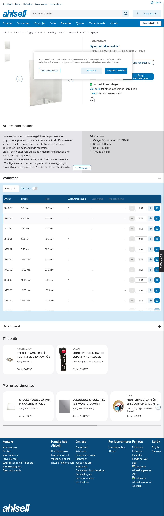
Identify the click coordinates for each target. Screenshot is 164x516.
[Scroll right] (158, 406)
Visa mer (83, 168)
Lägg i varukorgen (140, 77)
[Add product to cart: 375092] (157, 249)
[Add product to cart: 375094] (157, 259)
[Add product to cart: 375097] (157, 300)
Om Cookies (82, 482)
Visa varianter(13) (142, 62)
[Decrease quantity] (132, 208)
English (156, 447)
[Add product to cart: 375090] (157, 218)
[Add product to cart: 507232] (157, 228)
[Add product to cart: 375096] (157, 290)
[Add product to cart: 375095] (157, 280)
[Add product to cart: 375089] (157, 208)
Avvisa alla (91, 71)
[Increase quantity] (150, 208)
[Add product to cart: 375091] (157, 238)
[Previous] (19, 79)
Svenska (156, 451)
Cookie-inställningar (49, 71)
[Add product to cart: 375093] (157, 269)
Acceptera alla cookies (116, 71)
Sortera (8, 188)
